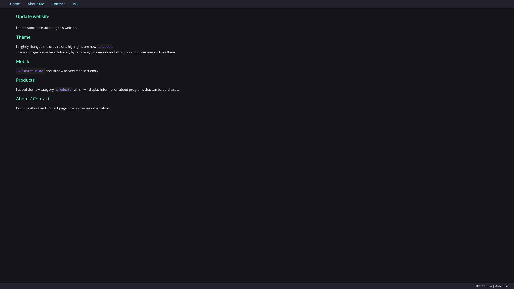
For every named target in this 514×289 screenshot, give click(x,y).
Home (15, 3)
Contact (58, 3)
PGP (76, 3)
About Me (36, 3)
